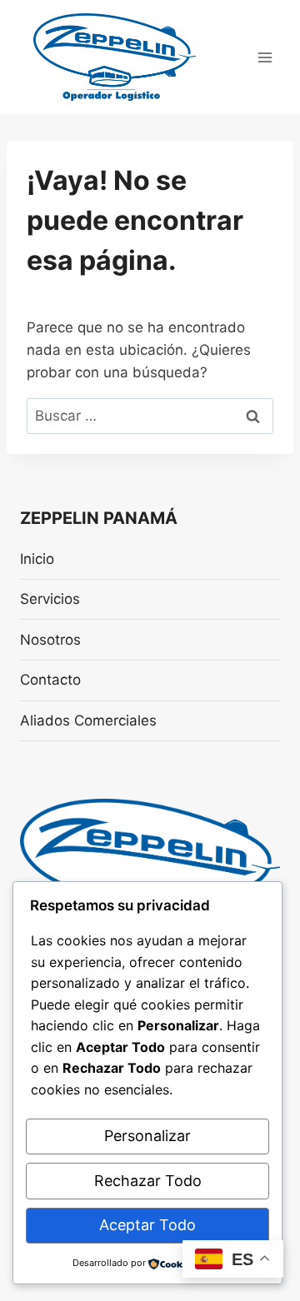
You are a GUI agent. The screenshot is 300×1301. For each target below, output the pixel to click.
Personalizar (147, 1135)
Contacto (50, 679)
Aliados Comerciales (88, 720)
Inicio (37, 559)
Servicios (50, 599)
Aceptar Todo (147, 1225)
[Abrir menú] (264, 57)
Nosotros (50, 639)
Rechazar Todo (148, 1180)
